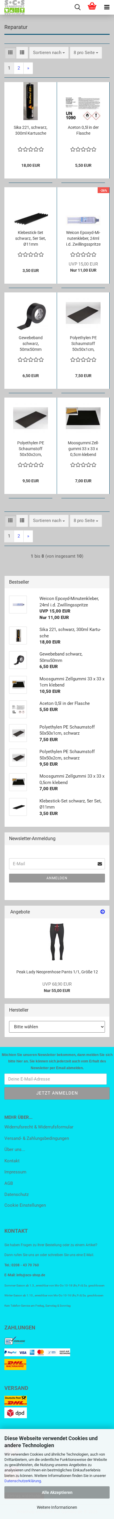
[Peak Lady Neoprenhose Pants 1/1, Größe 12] (57, 942)
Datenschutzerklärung (22, 1481)
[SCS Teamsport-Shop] (12, 7)
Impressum (15, 1172)
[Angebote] (102, 912)
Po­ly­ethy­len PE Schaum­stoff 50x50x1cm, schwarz (83, 343)
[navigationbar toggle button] (106, 7)
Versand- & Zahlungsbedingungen (36, 1138)
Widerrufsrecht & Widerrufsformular (38, 1127)
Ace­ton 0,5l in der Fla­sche (83, 130)
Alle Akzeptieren (57, 1492)
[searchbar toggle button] (77, 7)
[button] (10, 53)
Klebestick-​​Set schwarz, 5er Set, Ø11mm (30, 238)
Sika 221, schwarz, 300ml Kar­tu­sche (30, 130)
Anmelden (57, 878)
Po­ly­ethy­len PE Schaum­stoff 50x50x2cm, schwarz (30, 449)
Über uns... (14, 1149)
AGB (8, 1183)
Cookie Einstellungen (25, 1205)
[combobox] (49, 53)
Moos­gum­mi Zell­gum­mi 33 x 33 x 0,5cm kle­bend (83, 449)
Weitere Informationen (57, 1507)
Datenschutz (16, 1194)
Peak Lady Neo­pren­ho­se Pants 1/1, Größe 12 (57, 972)
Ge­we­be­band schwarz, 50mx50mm (31, 343)
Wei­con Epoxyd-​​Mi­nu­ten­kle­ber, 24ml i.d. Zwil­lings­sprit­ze (83, 238)
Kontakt (12, 1160)
